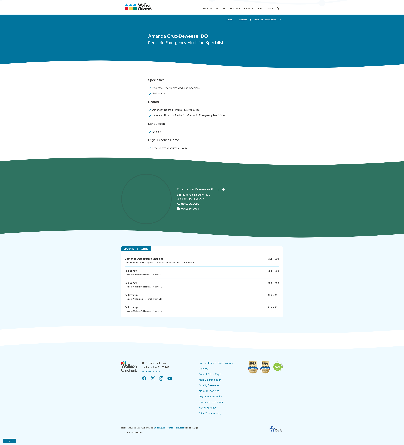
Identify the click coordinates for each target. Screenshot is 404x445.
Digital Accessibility (210, 396)
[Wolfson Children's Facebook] (144, 378)
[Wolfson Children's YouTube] (169, 378)
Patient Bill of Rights (211, 374)
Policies (203, 368)
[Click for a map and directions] (146, 199)
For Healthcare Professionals (216, 363)
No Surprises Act (209, 391)
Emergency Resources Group (199, 189)
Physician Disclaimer (211, 402)
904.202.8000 (151, 371)
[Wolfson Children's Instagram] (161, 378)
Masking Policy (208, 407)
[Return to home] (138, 7)
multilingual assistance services (168, 427)
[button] (207, 7)
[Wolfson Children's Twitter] (153, 378)
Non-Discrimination (210, 379)
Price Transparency (210, 413)
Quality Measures (209, 385)
